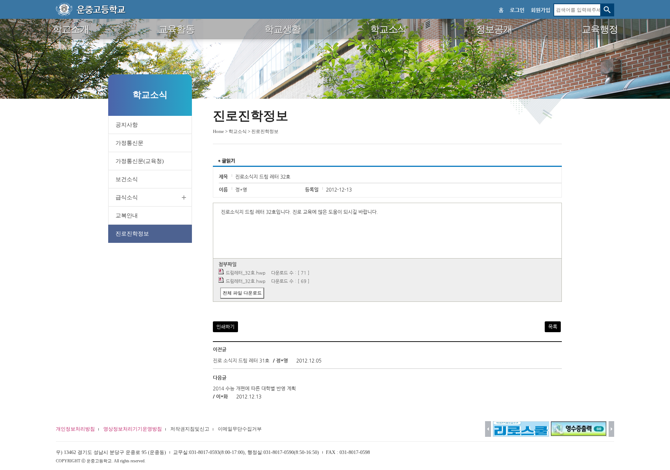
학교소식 (238, 131)
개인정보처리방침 (75, 429)
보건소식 (127, 179)
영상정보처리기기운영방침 (132, 429)
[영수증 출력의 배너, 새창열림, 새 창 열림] (579, 429)
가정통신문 (129, 143)
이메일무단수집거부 (240, 429)
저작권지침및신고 (189, 429)
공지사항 (127, 125)
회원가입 (540, 10)
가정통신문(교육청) (140, 161)
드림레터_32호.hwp (246, 272)
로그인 (517, 10)
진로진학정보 (132, 234)
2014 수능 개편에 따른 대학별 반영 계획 (254, 388)
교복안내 (127, 215)
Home (218, 131)
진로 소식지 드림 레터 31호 (242, 360)
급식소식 (127, 197)
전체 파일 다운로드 (242, 293)
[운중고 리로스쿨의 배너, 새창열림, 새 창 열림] (521, 429)
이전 (488, 429)
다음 (612, 429)
